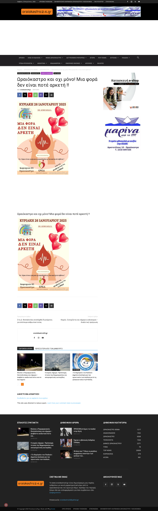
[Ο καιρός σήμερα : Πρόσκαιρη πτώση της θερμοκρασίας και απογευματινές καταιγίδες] (57, 362)
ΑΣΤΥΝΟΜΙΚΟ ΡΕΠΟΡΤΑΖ (75, 58)
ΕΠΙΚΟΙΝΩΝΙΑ (110, 1)
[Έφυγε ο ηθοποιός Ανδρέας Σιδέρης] (66, 443)
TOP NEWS (57, 73)
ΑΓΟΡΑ (92, 58)
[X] (135, 1)
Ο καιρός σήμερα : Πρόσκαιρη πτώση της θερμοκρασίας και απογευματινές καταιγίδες (56, 375)
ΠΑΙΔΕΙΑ (125, 58)
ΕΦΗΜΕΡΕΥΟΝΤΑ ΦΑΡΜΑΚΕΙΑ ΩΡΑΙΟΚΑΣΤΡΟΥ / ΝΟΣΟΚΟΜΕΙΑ (73, 1)
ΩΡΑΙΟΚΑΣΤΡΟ (44, 70)
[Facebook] (127, 1)
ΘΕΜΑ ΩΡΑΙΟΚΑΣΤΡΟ (53, 58)
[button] (138, 58)
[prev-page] (18, 384)
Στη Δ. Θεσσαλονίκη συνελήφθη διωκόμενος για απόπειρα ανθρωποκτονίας (34, 321)
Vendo (53, 509)
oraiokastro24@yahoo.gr (69, 500)
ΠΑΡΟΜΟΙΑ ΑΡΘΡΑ (25, 349)
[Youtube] (139, 1)
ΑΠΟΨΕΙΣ (88, 63)
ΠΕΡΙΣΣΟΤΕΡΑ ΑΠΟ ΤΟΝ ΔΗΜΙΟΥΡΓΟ (49, 349)
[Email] (46, 95)
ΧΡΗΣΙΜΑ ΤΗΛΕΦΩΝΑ (45, 1)
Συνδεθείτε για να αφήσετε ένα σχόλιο (32, 398)
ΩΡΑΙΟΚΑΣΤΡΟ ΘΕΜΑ (31, 70)
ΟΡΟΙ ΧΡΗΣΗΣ (66, 509)
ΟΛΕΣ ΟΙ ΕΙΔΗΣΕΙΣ (34, 58)
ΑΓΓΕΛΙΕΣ (113, 58)
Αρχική (19, 70)
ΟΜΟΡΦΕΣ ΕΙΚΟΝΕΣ (73, 63)
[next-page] (22, 384)
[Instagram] (131, 1)
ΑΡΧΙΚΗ (22, 58)
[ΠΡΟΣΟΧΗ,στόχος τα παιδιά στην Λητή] (66, 432)
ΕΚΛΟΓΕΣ (100, 63)
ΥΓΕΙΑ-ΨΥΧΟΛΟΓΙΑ (25, 63)
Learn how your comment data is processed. (64, 403)
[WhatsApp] (35, 95)
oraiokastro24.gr (25, 89)
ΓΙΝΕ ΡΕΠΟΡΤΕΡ (99, 1)
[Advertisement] (79, 37)
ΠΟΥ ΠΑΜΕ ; (102, 58)
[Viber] (41, 95)
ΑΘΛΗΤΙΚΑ (41, 63)
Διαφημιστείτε (55, 492)
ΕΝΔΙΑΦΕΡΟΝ (55, 63)
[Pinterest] (30, 95)
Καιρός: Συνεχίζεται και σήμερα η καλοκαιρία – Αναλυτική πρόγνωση (79, 321)
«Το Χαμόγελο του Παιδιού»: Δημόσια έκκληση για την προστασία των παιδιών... (42, 457)
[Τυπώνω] (51, 95)
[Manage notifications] (6, 505)
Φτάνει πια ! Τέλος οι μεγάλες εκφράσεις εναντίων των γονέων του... (85, 453)
